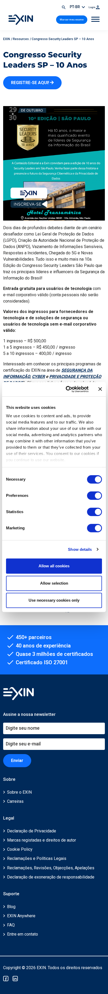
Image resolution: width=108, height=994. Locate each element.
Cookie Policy (20, 849)
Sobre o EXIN (19, 792)
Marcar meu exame (72, 19)
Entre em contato (22, 934)
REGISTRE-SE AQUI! (30, 82)
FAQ (11, 924)
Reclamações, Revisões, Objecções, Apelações (50, 867)
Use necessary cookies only (54, 600)
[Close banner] (100, 389)
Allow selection (54, 583)
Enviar (17, 760)
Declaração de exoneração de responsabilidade (50, 877)
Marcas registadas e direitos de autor (41, 840)
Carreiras (15, 801)
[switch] (94, 495)
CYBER (38, 376)
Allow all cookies (54, 566)
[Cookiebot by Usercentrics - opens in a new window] (67, 389)
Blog (11, 906)
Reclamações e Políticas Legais (36, 858)
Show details (80, 549)
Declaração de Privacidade (31, 830)
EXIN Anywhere (21, 915)
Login (92, 7)
